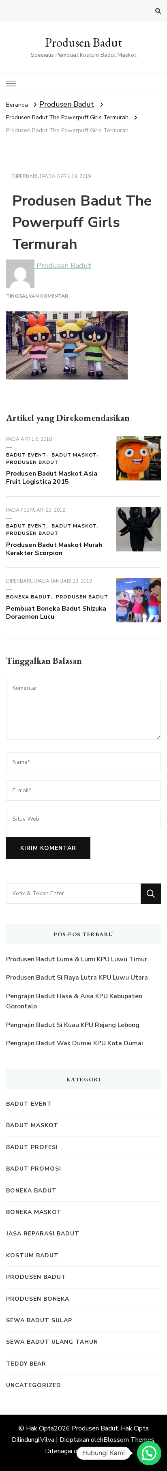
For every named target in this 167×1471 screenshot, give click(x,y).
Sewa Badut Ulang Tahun (52, 1342)
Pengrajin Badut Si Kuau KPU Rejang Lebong (72, 1025)
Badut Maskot (74, 455)
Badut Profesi (32, 1147)
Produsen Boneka (37, 1299)
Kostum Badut (32, 1255)
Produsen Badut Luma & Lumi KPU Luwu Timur (76, 959)
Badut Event (26, 455)
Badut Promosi (33, 1169)
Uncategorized (33, 1385)
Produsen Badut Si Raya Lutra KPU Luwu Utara (77, 977)
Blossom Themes (128, 1439)
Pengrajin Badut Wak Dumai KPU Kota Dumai (74, 1043)
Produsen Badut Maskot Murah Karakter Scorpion (54, 549)
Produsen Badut (83, 42)
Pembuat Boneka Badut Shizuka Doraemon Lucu (56, 612)
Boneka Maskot (34, 1212)
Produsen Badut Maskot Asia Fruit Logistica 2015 (51, 477)
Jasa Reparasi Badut (42, 1233)
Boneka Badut (28, 597)
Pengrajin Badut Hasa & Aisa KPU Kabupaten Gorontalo (74, 1001)
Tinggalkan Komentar (37, 296)
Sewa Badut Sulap (39, 1320)
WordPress (104, 1451)
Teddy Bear (26, 1364)
